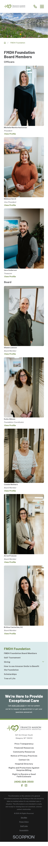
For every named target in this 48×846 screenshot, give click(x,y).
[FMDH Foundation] (5, 43)
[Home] (14, 6)
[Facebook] (22, 785)
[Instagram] (26, 785)
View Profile (10, 134)
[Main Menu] (42, 6)
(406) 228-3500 (18, 706)
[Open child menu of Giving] (43, 662)
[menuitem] (24, 653)
